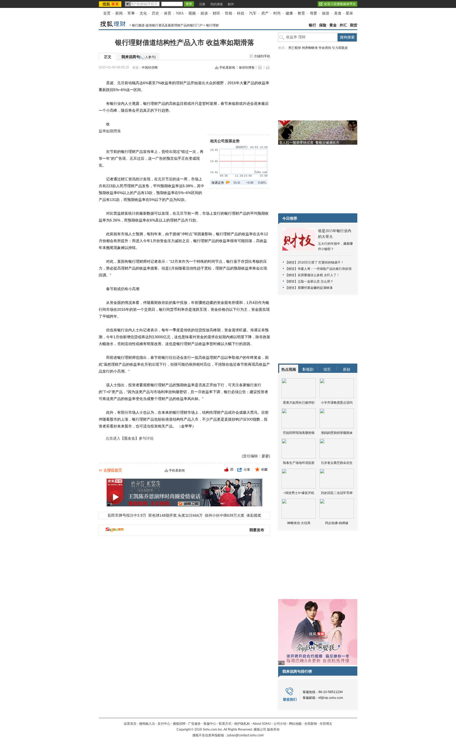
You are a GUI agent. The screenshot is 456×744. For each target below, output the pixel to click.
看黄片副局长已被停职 (299, 402)
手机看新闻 (227, 67)
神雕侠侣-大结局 (298, 523)
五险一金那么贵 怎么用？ (315, 281)
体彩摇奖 (253, 515)
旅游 (325, 13)
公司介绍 (280, 724)
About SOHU (262, 724)
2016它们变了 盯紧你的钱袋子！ (321, 262)
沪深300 (246, 419)
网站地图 (295, 724)
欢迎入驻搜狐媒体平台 (340, 4)
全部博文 (326, 724)
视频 (192, 13)
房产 (265, 13)
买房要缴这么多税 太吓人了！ (319, 275)
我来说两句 (138, 57)
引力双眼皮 (340, 48)
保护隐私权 (242, 724)
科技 (240, 13)
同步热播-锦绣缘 (336, 523)
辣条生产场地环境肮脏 (299, 463)
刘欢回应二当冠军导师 (337, 493)
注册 (202, 4)
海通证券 (217, 183)
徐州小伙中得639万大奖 (224, 515)
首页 (107, 13)
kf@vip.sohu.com (331, 698)
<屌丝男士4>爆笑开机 (298, 493)
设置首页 (130, 724)
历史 (155, 13)
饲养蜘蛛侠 (310, 48)
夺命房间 (325, 48)
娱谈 (204, 13)
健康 (289, 13)
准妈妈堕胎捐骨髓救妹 (337, 433)
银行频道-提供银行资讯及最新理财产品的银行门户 (167, 25)
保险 (322, 25)
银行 (312, 25)
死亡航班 (294, 48)
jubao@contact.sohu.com (245, 735)
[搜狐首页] (110, 4)
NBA (180, 13)
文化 (143, 13)
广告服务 (194, 724)
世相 (228, 13)
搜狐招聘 (179, 724)
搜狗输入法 (147, 724)
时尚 (277, 13)
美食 (337, 13)
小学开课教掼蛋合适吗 (337, 402)
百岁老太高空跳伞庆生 (337, 463)
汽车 (252, 13)
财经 (216, 13)
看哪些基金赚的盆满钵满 (315, 288)
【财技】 (291, 262)
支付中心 (164, 724)
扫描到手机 (262, 56)
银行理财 (212, 25)
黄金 (333, 25)
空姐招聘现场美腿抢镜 (299, 433)
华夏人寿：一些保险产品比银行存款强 (325, 269)
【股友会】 (129, 438)
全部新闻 (310, 724)
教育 (301, 13)
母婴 (313, 13)
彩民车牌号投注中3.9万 (127, 515)
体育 (167, 13)
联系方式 (225, 724)
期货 (353, 25)
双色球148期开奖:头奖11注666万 (175, 515)
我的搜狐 (216, 4)
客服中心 (209, 724)
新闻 (119, 13)
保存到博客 (247, 67)
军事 (131, 13)
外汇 (343, 25)
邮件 (231, 4)
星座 (349, 13)
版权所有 (273, 729)
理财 (179, 83)
